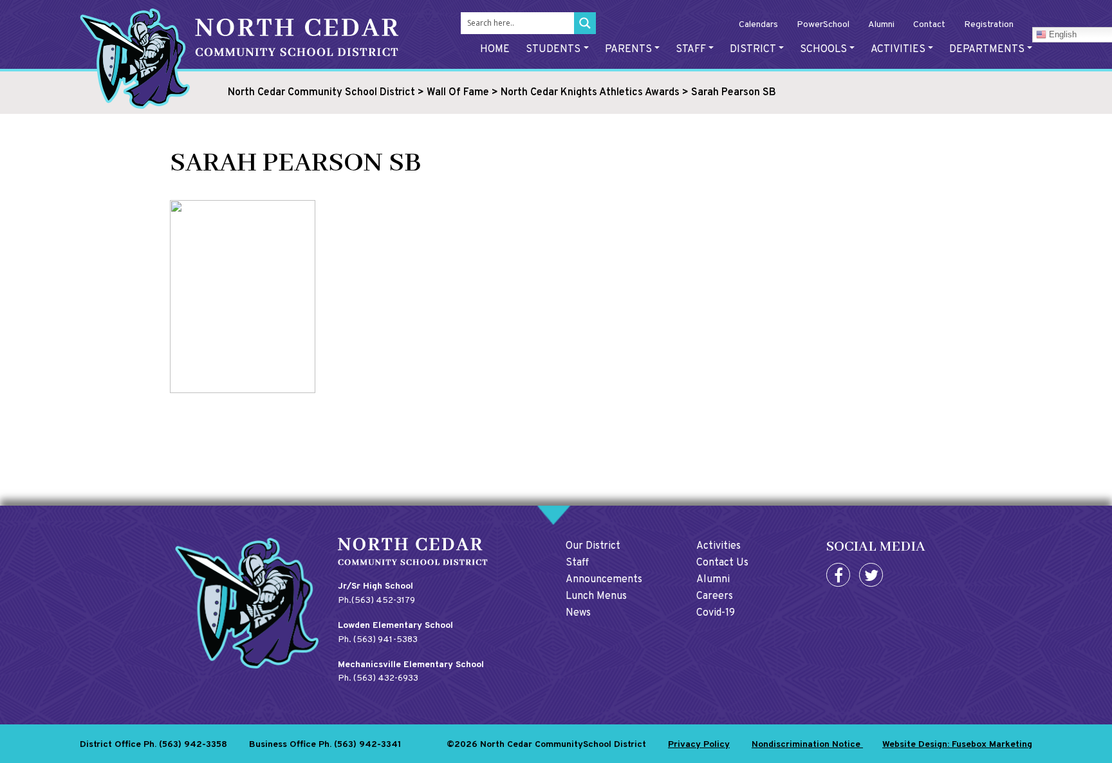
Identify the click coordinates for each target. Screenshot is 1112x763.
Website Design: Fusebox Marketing (957, 744)
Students (553, 49)
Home (495, 49)
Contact (929, 24)
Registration (989, 24)
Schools (823, 49)
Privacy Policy (699, 744)
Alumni (881, 24)
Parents (628, 49)
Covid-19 (715, 613)
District (753, 49)
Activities (898, 49)
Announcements (604, 579)
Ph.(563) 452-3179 (376, 600)
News (578, 613)
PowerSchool (823, 24)
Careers (714, 596)
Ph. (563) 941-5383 (378, 639)
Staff (691, 49)
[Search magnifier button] (585, 23)
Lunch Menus (596, 596)
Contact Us (722, 562)
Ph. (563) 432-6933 (378, 678)
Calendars (758, 24)
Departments (986, 49)
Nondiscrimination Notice (807, 744)
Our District (593, 546)
